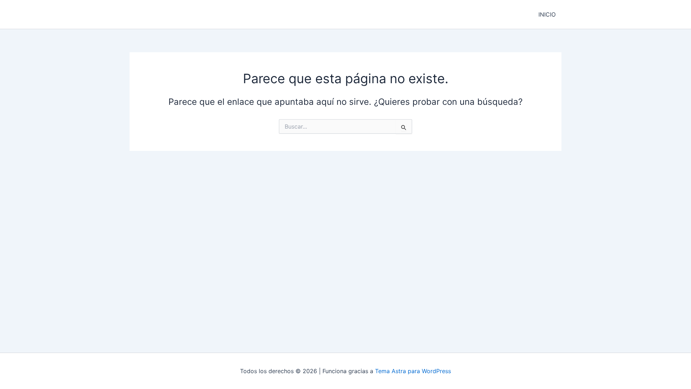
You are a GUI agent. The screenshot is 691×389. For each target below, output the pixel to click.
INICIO (547, 14)
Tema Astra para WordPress (413, 371)
